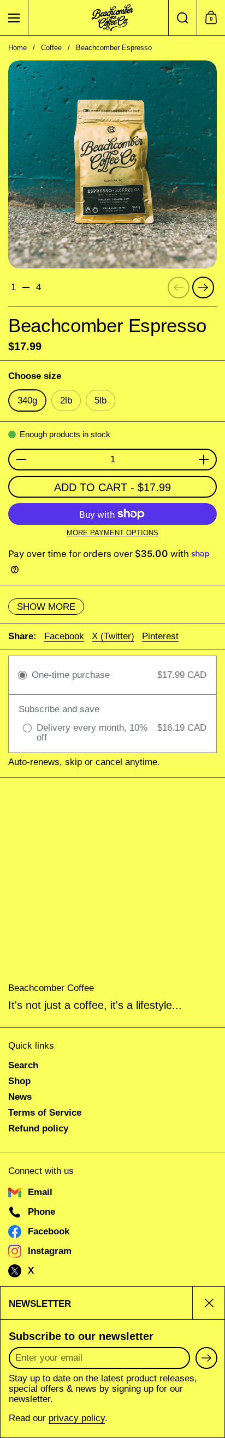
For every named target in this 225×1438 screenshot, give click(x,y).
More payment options (112, 533)
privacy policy (77, 1418)
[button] (182, 17)
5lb (100, 400)
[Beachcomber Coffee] (112, 18)
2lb (66, 400)
